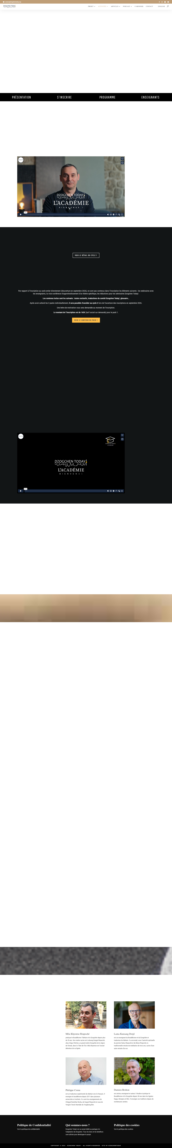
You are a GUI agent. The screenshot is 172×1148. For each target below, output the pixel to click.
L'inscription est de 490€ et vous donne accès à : (121, 350)
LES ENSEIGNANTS (83, 972)
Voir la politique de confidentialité (28, 1129)
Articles (114, 6)
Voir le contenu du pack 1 (86, 320)
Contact (149, 6)
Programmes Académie (26, 549)
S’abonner (139, 6)
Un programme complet (117, 118)
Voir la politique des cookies (123, 1129)
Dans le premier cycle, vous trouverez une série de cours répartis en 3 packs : (50, 350)
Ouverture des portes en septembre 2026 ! (39, 77)
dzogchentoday (114, 1145)
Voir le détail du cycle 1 (86, 255)
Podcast (126, 6)
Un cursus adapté (40, 118)
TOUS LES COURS (79, 619)
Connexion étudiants (122, 77)
